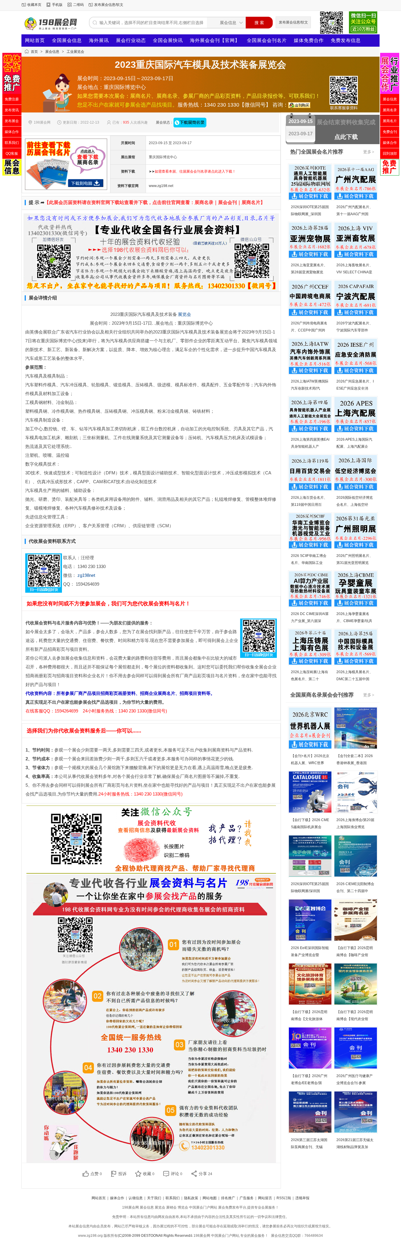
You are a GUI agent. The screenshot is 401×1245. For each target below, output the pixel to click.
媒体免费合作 (309, 40)
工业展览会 (75, 52)
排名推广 (228, 1198)
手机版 (57, 5)
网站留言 (265, 1198)
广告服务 (247, 1198)
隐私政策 (191, 1198)
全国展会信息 (67, 40)
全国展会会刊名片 (267, 40)
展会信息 (52, 52)
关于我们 (154, 1198)
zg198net (86, 575)
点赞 (96, 1173)
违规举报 (302, 1198)
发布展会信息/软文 (108, 5)
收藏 (148, 1173)
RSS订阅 (284, 1198)
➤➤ (192, 171)
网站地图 (210, 1198)
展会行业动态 (131, 40)
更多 (368, 151)
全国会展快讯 (168, 40)
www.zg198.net (161, 186)
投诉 (122, 1173)
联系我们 (173, 1198)
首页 (34, 52)
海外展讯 (99, 40)
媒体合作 (117, 1198)
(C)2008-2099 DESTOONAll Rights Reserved (154, 1236)
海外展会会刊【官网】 (215, 40)
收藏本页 (34, 5)
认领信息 (136, 1198)
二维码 (78, 5)
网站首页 (35, 40)
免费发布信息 (346, 40)
